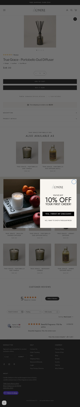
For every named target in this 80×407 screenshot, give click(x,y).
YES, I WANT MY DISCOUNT (58, 213)
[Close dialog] (74, 182)
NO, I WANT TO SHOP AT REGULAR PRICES (58, 220)
